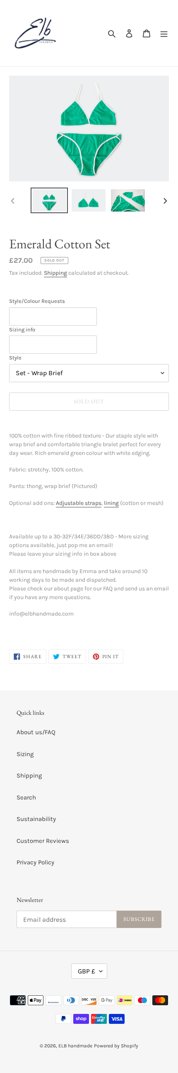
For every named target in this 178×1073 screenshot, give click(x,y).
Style (15, 357)
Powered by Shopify (116, 1046)
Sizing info (22, 329)
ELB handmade (75, 1046)
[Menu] (164, 33)
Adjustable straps (78, 503)
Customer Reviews (43, 841)
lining (111, 503)
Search (26, 797)
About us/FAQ (36, 732)
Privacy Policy (35, 862)
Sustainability (36, 819)
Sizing (25, 754)
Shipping (55, 272)
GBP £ (86, 971)
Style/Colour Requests (37, 301)
